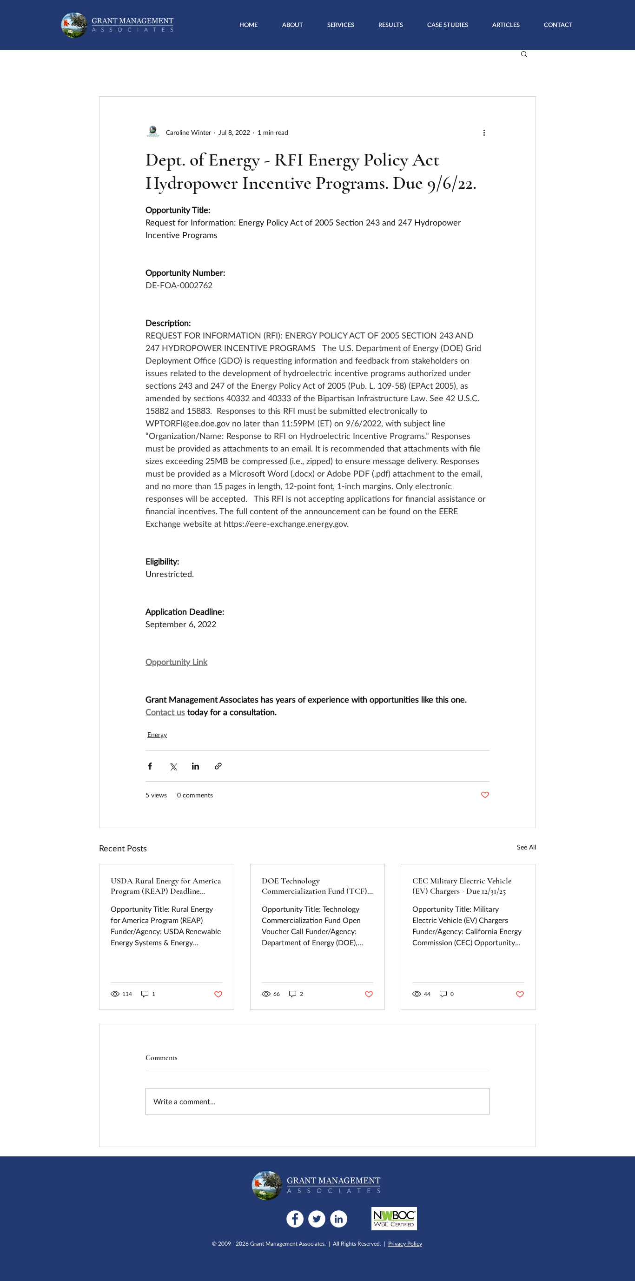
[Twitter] (316, 1219)
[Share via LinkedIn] (195, 766)
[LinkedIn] (338, 1219)
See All (526, 847)
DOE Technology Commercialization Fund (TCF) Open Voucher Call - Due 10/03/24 (314, 886)
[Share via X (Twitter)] (172, 766)
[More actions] (483, 132)
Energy (157, 734)
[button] (340, 24)
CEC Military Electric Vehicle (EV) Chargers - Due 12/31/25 (461, 886)
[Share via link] (218, 766)
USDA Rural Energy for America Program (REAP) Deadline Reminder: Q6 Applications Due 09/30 (166, 886)
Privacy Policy (405, 1243)
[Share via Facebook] (150, 766)
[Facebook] (295, 1219)
